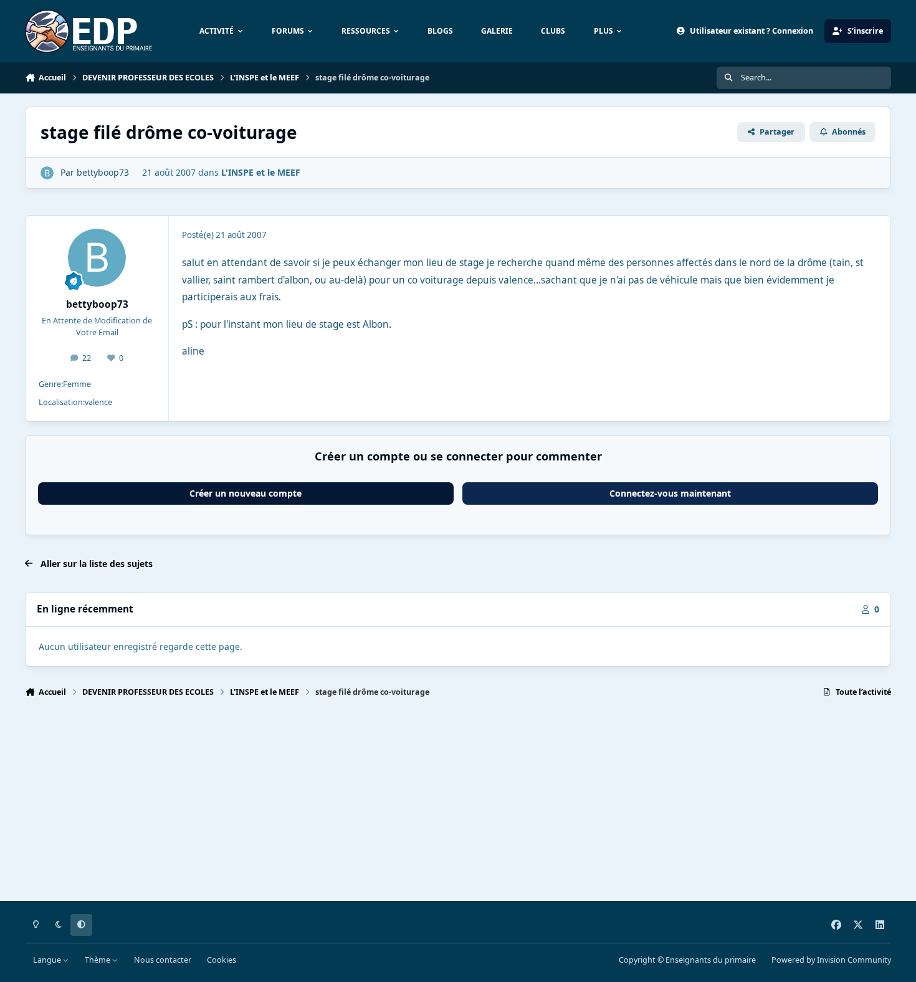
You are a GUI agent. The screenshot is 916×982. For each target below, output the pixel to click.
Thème (98, 960)
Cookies (221, 960)
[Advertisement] (399, 805)
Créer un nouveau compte (245, 493)
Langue (48, 960)
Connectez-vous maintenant (670, 493)
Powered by (831, 960)
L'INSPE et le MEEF (260, 172)
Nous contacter (162, 960)
